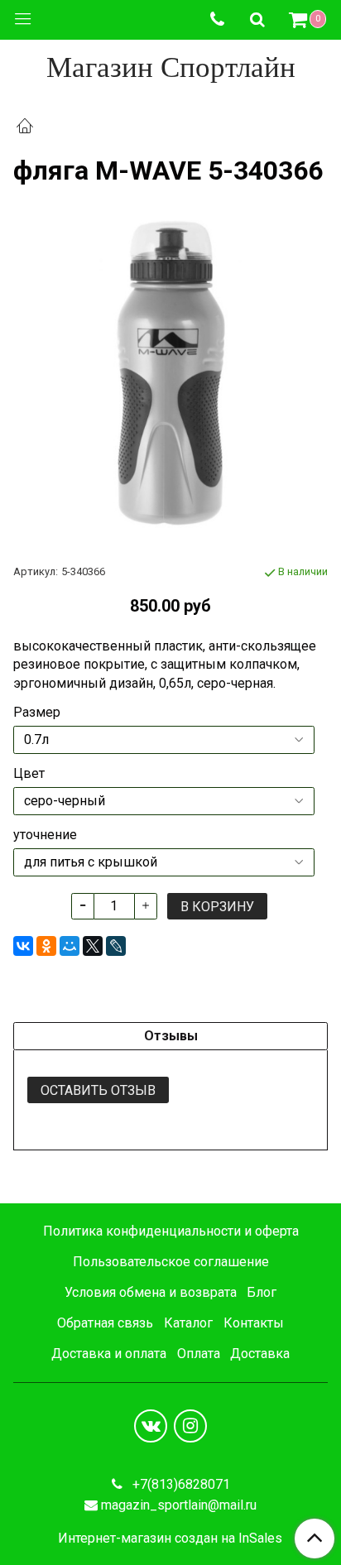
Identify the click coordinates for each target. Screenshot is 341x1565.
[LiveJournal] (116, 946)
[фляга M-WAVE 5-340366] (170, 374)
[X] (93, 946)
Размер (36, 712)
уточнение (45, 835)
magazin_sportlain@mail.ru (179, 1505)
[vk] (150, 1426)
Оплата (198, 1353)
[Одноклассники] (46, 946)
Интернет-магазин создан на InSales (170, 1538)
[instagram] (190, 1426)
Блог (261, 1292)
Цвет (29, 773)
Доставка (260, 1353)
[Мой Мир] (69, 946)
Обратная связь (105, 1323)
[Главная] (25, 128)
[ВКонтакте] (23, 946)
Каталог (188, 1323)
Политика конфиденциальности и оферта (171, 1231)
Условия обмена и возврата (151, 1292)
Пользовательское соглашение (171, 1262)
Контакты (253, 1323)
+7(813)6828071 (179, 1484)
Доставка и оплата (108, 1353)
